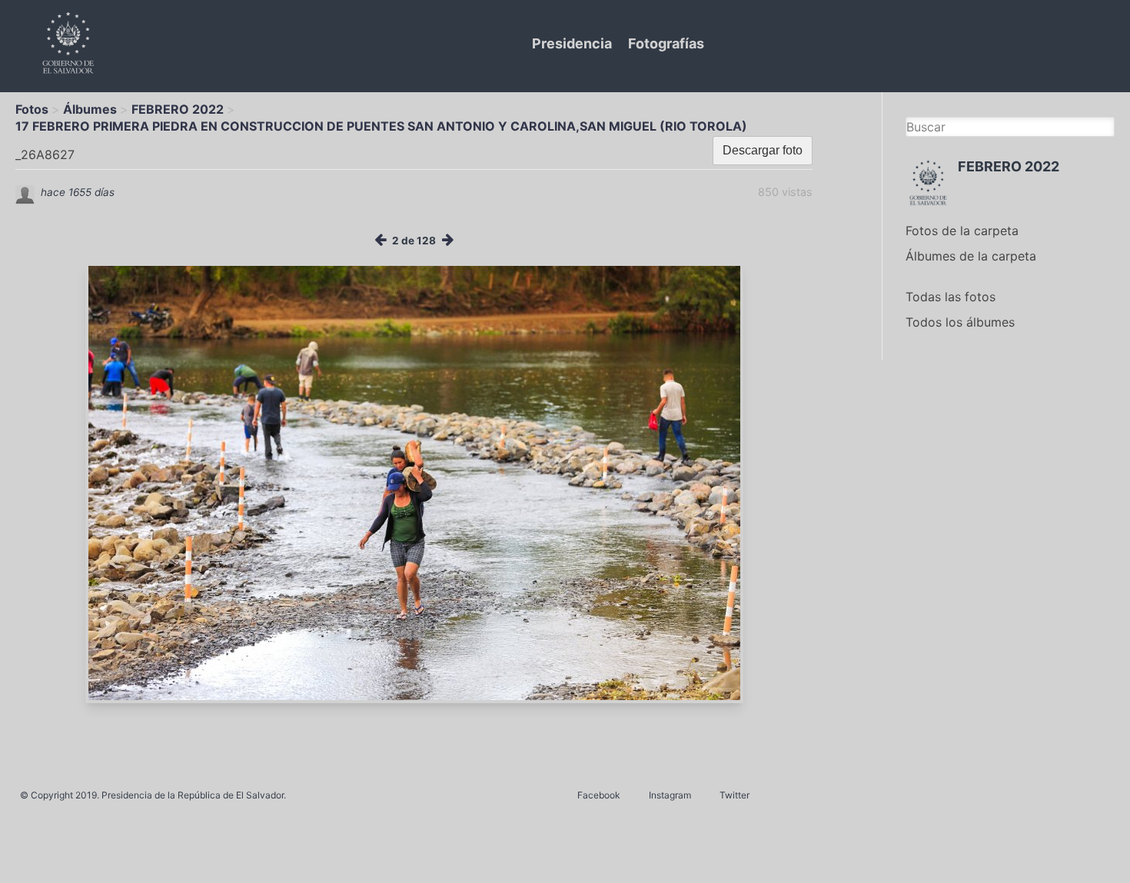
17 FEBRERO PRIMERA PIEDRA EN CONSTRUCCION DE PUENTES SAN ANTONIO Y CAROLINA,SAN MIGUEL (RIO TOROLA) (381, 126)
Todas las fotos (950, 296)
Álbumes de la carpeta (971, 256)
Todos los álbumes (960, 322)
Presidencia (572, 43)
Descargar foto (763, 150)
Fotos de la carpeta (962, 230)
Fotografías (666, 43)
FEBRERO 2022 (177, 109)
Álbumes (90, 109)
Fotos (31, 109)
